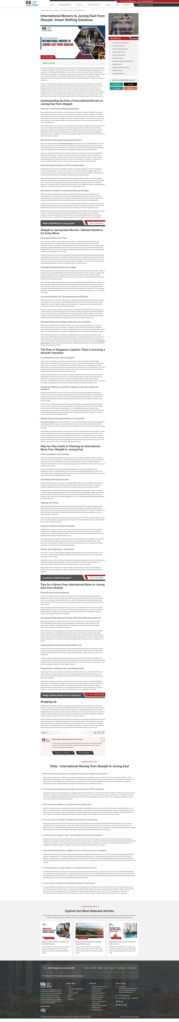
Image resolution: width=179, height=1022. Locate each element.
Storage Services (117, 64)
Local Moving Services (118, 46)
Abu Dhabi (93, 968)
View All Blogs (84, 753)
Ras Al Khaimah (121, 968)
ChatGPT (117, 84)
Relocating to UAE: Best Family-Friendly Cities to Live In (123, 938)
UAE (74, 793)
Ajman (106, 968)
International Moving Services (120, 43)
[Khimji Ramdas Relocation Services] (32, 3)
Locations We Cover (93, 5)
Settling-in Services (117, 70)
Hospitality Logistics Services (99, 1001)
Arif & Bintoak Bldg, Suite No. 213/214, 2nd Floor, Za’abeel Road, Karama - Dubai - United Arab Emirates (128, 990)
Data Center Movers (118, 58)
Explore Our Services (62, 753)
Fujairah (112, 968)
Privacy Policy (75, 1016)
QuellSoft (136, 1016)
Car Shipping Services (118, 73)
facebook (117, 1005)
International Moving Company (75, 988)
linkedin (120, 1005)
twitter (123, 1005)
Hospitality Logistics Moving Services (122, 61)
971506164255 (134, 998)
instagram (126, 1005)
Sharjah (100, 968)
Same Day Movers (96, 991)
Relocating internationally (48, 422)
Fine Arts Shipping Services (120, 49)
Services (79, 5)
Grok (131, 84)
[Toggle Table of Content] (73, 63)
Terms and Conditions (85, 1016)
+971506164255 (147, 1)
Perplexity (117, 88)
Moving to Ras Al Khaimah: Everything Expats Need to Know (89, 938)
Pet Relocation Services (119, 52)
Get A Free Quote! (96, 223)
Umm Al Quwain (131, 968)
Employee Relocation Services (120, 67)
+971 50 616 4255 (96, 695)
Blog (117, 5)
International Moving (64, 5)
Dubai (86, 968)
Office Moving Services (118, 55)
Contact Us (126, 5)
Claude (131, 88)
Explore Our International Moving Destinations (70, 976)
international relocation (66, 143)
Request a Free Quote (145, 5)
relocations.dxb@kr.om (129, 1)
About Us (108, 5)
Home (52, 5)
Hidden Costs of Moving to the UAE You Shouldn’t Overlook (56, 938)
